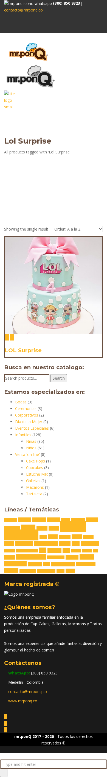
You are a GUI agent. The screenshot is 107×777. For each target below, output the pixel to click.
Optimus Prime (27, 550)
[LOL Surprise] (7, 337)
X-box (60, 571)
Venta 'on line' (27, 454)
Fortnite (65, 537)
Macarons (35, 487)
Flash (43, 537)
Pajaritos (54, 550)
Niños (31, 447)
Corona (92, 519)
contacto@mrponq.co (23, 10)
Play (95, 550)
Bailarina (39, 519)
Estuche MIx (37, 474)
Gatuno (88, 537)
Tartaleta (34, 493)
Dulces (41, 528)
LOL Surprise (23, 350)
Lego (76, 543)
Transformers (85, 564)
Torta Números (63, 564)
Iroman (65, 543)
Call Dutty (78, 520)
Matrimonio (90, 543)
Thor (46, 564)
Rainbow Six (55, 557)
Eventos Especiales (32, 428)
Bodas (21, 401)
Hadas (9, 543)
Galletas (33, 480)
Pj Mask (76, 550)
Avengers (10, 520)
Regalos (72, 557)
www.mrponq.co (22, 700)
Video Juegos (46, 571)
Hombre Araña (46, 543)
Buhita (65, 520)
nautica (9, 550)
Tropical (11, 570)
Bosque (53, 519)
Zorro (70, 571)
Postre (9, 557)
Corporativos (26, 415)
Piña (66, 550)
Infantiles (23, 434)
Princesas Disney (31, 557)
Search (59, 378)
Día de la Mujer (28, 421)
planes (87, 550)
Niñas (31, 441)
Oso (42, 550)
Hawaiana (24, 543)
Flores (53, 536)
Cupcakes (34, 467)
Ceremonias (25, 408)
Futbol (77, 536)
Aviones (24, 519)
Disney (28, 528)
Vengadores (27, 571)
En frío (54, 528)
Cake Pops (35, 461)
